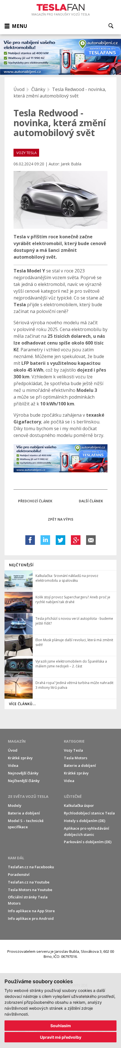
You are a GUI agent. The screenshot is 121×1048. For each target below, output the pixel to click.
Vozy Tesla (73, 750)
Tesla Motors (75, 757)
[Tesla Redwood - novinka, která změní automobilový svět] (60, 200)
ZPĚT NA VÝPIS (60, 519)
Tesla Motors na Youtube (30, 889)
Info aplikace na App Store (31, 910)
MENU (19, 26)
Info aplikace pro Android (31, 918)
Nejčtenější (21, 564)
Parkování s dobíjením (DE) (87, 841)
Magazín (17, 741)
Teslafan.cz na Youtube (29, 882)
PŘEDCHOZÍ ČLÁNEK (35, 501)
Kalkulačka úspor (79, 805)
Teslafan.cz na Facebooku (31, 866)
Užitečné (73, 796)
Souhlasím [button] (60, 1025)
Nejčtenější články (24, 780)
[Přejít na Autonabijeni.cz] (60, 458)
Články (38, 89)
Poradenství (19, 874)
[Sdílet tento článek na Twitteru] (60, 540)
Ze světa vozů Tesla (28, 796)
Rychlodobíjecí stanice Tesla (89, 813)
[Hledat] (110, 26)
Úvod (19, 89)
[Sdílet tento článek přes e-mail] (91, 540)
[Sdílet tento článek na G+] (75, 540)
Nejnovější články (23, 773)
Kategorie (74, 741)
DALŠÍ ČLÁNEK (91, 501)
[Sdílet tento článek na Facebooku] (30, 540)
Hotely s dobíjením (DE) (84, 820)
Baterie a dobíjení (80, 765)
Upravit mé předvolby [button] (60, 1037)
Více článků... (22, 703)
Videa (13, 765)
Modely (14, 805)
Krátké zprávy (20, 757)
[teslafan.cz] (60, 57)
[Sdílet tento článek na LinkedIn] (45, 540)
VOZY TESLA (26, 152)
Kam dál (16, 857)
